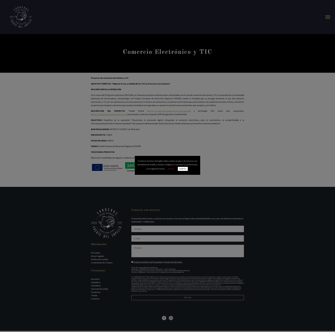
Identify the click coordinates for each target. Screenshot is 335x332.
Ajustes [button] (171, 169)
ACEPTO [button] (182, 169)
